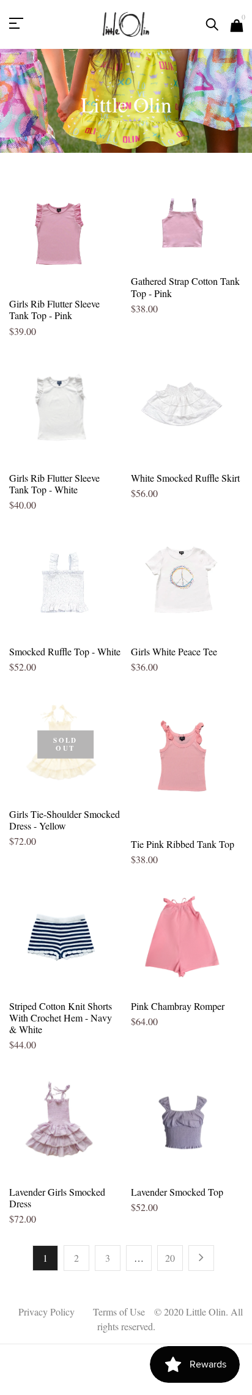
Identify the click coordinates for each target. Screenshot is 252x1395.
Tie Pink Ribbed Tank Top (182, 844)
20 (170, 1257)
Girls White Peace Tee (174, 651)
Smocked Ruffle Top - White (64, 651)
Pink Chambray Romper (177, 1006)
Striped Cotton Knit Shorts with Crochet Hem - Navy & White (60, 1018)
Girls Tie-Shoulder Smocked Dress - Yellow (64, 819)
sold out (65, 744)
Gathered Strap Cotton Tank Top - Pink (185, 286)
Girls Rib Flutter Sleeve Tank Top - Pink (54, 309)
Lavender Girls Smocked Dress (57, 1197)
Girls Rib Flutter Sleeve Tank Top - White (54, 483)
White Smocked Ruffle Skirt (185, 478)
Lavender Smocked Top (177, 1192)
